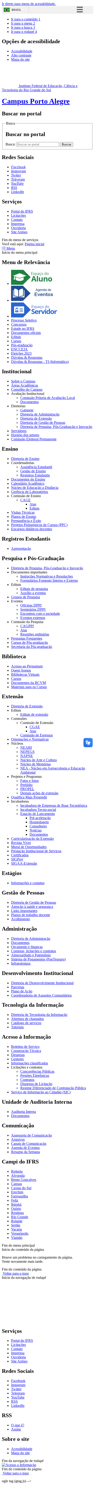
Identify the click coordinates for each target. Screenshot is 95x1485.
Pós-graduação (22, 345)
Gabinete (26, 410)
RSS (14, 1401)
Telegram (18, 1393)
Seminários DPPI (32, 609)
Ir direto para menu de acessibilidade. (29, 4)
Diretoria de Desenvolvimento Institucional (42, 983)
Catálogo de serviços (26, 1023)
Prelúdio (26, 785)
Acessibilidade (21, 51)
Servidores (19, 431)
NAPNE (26, 756)
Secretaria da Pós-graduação (31, 647)
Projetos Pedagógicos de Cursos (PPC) (39, 525)
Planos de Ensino (23, 517)
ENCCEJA (19, 349)
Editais (16, 337)
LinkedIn (17, 1406)
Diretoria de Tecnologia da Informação (39, 1015)
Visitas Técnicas (23, 512)
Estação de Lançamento (37, 814)
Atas (33, 504)
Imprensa (17, 224)
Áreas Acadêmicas (24, 385)
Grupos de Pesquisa (25, 597)
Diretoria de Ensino (25, 459)
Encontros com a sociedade (40, 614)
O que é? (17, 1425)
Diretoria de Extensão (36, 418)
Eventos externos (32, 618)
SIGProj (17, 859)
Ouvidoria (18, 228)
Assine (16, 1429)
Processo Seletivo (24, 320)
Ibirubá (16, 1204)
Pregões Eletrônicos (34, 1075)
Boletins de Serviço (25, 1047)
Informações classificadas (29, 1063)
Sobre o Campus (23, 381)
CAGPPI (27, 626)
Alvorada (18, 1175)
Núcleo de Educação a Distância (34, 488)
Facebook (18, 1381)
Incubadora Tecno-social (38, 810)
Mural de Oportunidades (29, 847)
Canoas (16, 1184)
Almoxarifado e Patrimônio (31, 955)
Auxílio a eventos (33, 593)
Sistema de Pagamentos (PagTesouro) (38, 959)
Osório (16, 1209)
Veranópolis (19, 1233)
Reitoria (17, 1171)
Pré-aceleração (40, 818)
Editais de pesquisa (34, 589)
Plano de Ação (21, 991)
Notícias (36, 830)
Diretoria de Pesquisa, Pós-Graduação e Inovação (56, 427)
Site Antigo (19, 232)
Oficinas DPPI (31, 605)
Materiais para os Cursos (29, 687)
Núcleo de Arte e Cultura (38, 760)
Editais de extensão (34, 714)
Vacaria (16, 1229)
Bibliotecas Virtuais (25, 674)
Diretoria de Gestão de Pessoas (42, 423)
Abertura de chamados (27, 1019)
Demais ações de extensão (39, 793)
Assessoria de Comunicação (31, 1135)
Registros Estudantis (35, 475)
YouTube (17, 1397)
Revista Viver (21, 843)
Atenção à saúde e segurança (32, 907)
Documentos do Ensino (28, 479)
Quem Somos (21, 670)
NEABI (26, 748)
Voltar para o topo (15, 1273)
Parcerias (17, 987)
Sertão (15, 1225)
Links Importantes (24, 911)
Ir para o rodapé (24, 32)
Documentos (29, 402)
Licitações (18, 215)
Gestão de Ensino (33, 471)
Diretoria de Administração (39, 414)
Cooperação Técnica (26, 1051)
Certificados (20, 855)
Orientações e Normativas (30, 739)
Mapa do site (20, 59)
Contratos (27, 1080)
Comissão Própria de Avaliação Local (47, 398)
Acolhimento (20, 919)
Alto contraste (21, 55)
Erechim (17, 1192)
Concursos (19, 324)
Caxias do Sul (21, 1188)
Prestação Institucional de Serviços (36, 851)
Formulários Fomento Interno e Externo (49, 580)
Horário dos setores (25, 435)
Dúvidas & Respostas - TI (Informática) (40, 362)
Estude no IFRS (22, 329)
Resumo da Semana (25, 1152)
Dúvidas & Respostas (26, 357)
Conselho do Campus (26, 389)
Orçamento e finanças (27, 947)
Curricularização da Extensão (32, 839)
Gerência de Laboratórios (29, 492)
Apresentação (21, 548)
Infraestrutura (20, 963)
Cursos (16, 341)
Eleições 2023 (21, 353)
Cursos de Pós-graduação (29, 642)
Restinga (17, 1213)
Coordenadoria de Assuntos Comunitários (41, 995)
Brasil (16, 10)
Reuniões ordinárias (34, 634)
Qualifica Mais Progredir (29, 797)
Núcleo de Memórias (35, 764)
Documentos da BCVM (28, 683)
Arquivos (18, 1139)
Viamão (16, 1238)
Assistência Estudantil (36, 467)
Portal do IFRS (22, 211)
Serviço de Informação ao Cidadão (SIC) (41, 1092)
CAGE (25, 500)
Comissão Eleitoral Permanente (33, 439)
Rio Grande (19, 1217)
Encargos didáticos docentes (31, 529)
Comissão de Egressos (36, 735)
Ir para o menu (23, 23)
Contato (17, 220)
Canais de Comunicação (28, 1144)
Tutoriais (17, 1027)
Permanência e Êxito (26, 521)
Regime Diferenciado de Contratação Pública (53, 1088)
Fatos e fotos (29, 781)
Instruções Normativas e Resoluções (46, 576)
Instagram (18, 1385)
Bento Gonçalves (23, 1180)
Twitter (16, 1389)
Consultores (38, 826)
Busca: (11, 144)
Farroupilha (19, 1196)
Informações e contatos (28, 883)
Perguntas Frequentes (26, 638)
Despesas (18, 1055)
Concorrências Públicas (37, 1071)
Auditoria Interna (23, 1112)
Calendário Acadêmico (27, 483)
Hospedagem (39, 822)
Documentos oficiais (26, 333)
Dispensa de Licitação (36, 1084)
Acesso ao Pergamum (27, 666)
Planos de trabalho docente (30, 915)
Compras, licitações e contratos (33, 951)
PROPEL (27, 789)
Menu (10, 248)
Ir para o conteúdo (25, 19)
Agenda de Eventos (25, 1148)
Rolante (16, 1221)
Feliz (14, 1200)
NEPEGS (27, 752)
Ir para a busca (23, 27)
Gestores (17, 1059)
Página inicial (34, 244)
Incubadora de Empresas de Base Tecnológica (53, 805)
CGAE (35, 727)
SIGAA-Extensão (24, 863)
